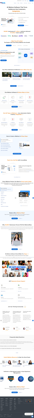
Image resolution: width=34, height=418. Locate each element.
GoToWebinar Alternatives (11, 402)
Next (33, 320)
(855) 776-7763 (19, 0)
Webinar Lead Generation (2, 409)
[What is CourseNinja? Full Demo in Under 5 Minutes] (8, 168)
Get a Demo (23, 0)
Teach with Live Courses (7, 405)
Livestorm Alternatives (11, 407)
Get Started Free (31, 0)
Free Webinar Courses (15, 406)
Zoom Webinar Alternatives (11, 400)
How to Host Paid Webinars (2, 403)
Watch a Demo (15, 401)
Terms (8, 414)
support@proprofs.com (20, 401)
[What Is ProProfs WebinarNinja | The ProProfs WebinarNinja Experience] (7, 21)
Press (0, 414)
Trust (11, 414)
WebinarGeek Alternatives (11, 404)
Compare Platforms (10, 409)
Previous (1, 320)
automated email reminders (6, 227)
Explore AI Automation (17, 65)
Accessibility (5, 414)
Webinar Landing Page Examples (2, 404)
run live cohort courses (29, 170)
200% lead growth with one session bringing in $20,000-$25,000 (6, 79)
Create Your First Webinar (17, 153)
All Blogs (1, 410)
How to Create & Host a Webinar (6, 2)
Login (27, 0)
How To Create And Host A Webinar (2, 401)
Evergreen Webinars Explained (2, 407)
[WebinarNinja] (3, 3)
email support (31, 257)
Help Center (19, 402)
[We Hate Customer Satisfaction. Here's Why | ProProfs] (17, 268)
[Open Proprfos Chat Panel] (32, 417)
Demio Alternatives (11, 406)
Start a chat (19, 291)
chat (27, 257)
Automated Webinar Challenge (15, 404)
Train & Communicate (7, 403)
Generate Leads (6, 400)
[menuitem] (19, 0)
